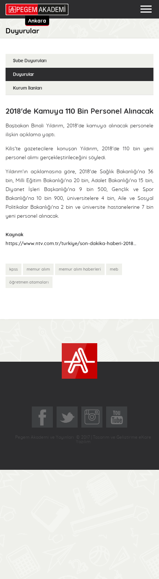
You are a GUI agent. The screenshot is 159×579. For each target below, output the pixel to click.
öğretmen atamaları (29, 282)
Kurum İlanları (27, 88)
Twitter (67, 417)
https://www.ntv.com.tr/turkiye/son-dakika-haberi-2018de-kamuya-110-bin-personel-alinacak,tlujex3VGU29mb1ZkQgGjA (72, 243)
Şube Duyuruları (30, 60)
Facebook (42, 417)
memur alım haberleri (80, 269)
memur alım (38, 269)
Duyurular (23, 74)
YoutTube (116, 417)
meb (114, 269)
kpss (13, 269)
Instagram (91, 417)
